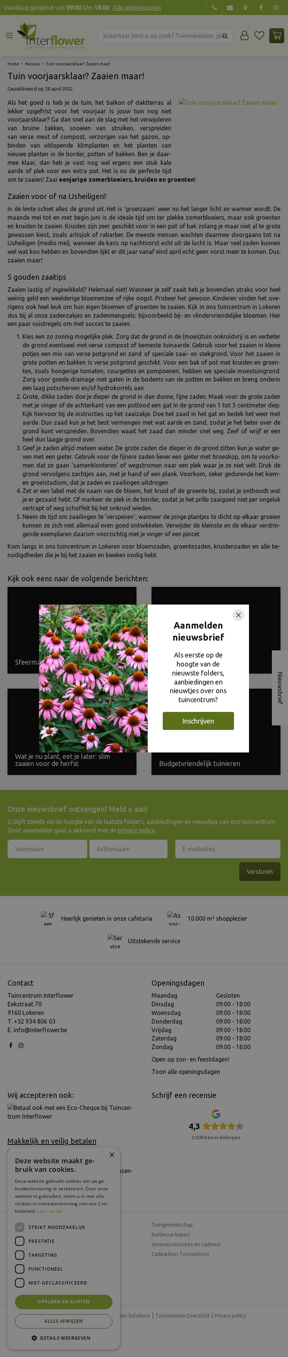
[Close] (238, 615)
